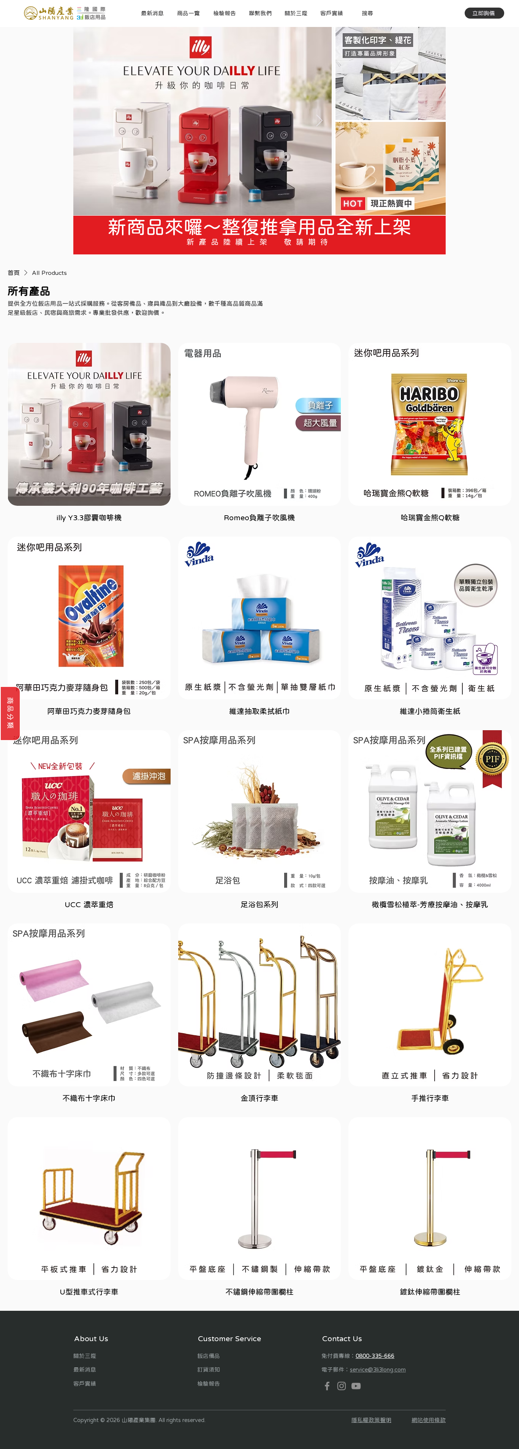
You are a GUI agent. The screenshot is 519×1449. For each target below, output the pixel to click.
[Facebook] (327, 1386)
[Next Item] (319, 121)
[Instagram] (341, 1386)
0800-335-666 (375, 1356)
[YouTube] (356, 1386)
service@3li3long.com (378, 1369)
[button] (188, 13)
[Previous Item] (86, 121)
